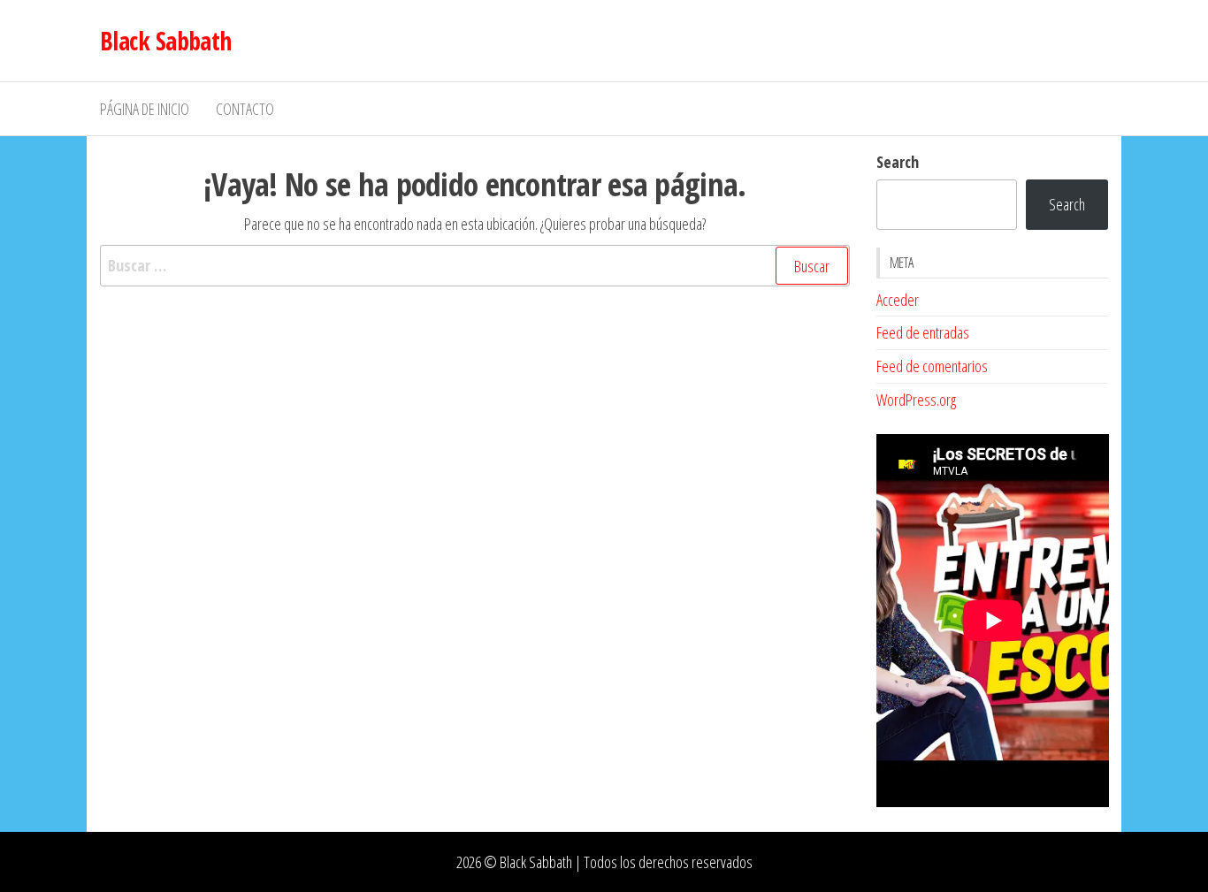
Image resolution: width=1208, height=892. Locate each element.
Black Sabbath (166, 40)
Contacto (245, 108)
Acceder (897, 299)
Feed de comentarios (932, 366)
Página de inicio (144, 108)
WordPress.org (916, 399)
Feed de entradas (922, 332)
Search (897, 161)
